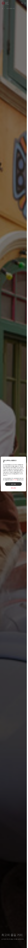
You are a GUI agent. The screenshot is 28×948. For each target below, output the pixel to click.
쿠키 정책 (15, 480)
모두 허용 (13, 484)
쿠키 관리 (13, 488)
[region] (13, 474)
